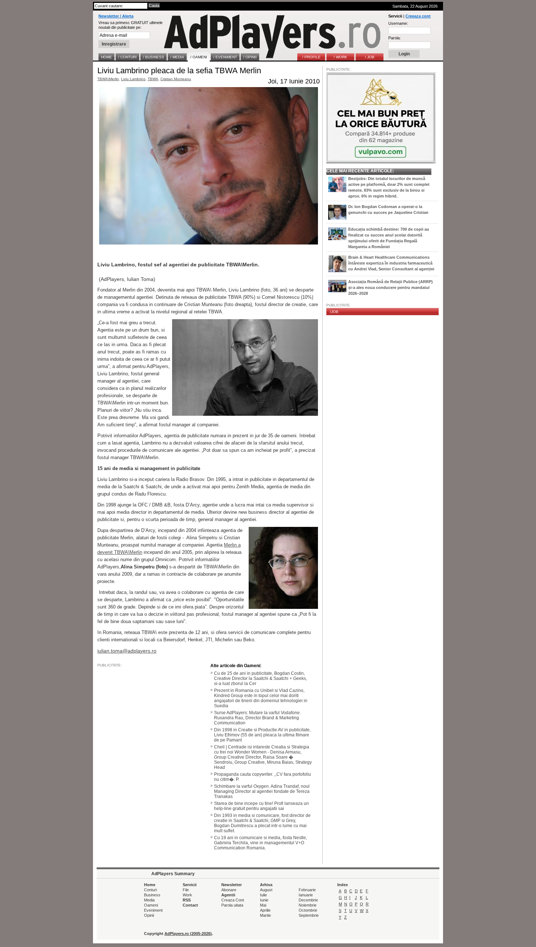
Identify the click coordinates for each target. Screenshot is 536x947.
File (186, 890)
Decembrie (308, 900)
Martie (265, 915)
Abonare (228, 890)
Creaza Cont (232, 900)
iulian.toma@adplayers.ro (126, 651)
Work (187, 895)
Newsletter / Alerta (115, 16)
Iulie (263, 895)
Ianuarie (306, 895)
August (266, 890)
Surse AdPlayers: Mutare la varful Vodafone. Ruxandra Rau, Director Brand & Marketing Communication (257, 717)
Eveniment (153, 910)
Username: (398, 23)
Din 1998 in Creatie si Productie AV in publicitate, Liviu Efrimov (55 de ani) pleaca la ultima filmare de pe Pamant (262, 735)
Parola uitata (232, 905)
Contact (190, 905)
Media (149, 900)
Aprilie (265, 910)
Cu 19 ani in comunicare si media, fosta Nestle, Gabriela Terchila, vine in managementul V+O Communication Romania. (260, 842)
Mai (263, 905)
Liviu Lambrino (133, 79)
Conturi (150, 890)
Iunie (264, 900)
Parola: (394, 38)
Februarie (307, 890)
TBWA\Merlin (108, 79)
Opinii (149, 915)
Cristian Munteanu (175, 79)
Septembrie (309, 915)
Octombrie (308, 910)
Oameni (151, 905)
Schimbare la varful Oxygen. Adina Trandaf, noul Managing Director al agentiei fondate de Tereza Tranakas (262, 791)
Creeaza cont (418, 16)
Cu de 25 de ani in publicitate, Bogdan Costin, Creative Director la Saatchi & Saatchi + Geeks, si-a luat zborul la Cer (260, 678)
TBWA (153, 79)
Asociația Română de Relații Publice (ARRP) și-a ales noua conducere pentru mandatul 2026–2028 (390, 287)
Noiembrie (307, 905)
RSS (187, 900)
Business (152, 895)
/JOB (334, 312)
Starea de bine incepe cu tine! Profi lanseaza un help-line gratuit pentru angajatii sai (261, 806)
